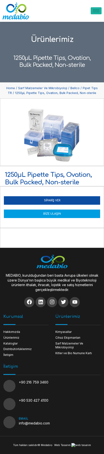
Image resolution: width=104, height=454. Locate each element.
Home (10, 88)
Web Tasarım (62, 445)
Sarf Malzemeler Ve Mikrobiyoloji (42, 88)
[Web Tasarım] (81, 445)
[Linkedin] (41, 302)
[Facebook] (29, 302)
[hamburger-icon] (96, 10)
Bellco (75, 88)
